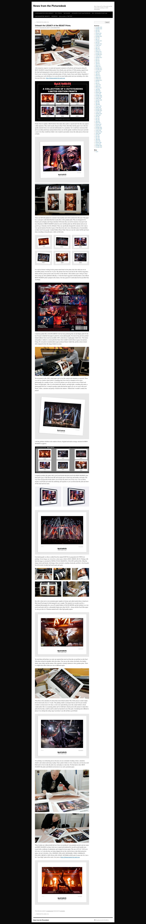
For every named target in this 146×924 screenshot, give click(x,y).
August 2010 (98, 84)
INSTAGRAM (67, 13)
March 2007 (97, 122)
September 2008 (98, 100)
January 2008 (98, 107)
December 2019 (98, 36)
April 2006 (97, 139)
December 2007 (98, 109)
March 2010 (97, 86)
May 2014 (97, 48)
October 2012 (98, 71)
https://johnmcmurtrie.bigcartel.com (55, 78)
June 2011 (97, 83)
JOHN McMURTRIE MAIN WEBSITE (44, 13)
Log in (96, 151)
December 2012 (98, 68)
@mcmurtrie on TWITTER (65, 16)
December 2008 (98, 95)
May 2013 (97, 62)
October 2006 (98, 130)
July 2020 (97, 30)
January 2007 (98, 125)
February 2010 (98, 87)
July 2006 (97, 134)
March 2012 (97, 75)
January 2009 (98, 94)
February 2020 (98, 33)
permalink (62, 911)
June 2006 (97, 136)
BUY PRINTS (58, 13)
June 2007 (97, 118)
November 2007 (98, 110)
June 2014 (97, 47)
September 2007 (98, 113)
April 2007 (97, 121)
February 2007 (98, 124)
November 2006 (98, 128)
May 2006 (97, 138)
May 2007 (97, 119)
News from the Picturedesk (49, 5)
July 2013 (97, 59)
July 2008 (97, 101)
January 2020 (98, 34)
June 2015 (97, 42)
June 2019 (97, 37)
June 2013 (97, 60)
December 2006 (98, 127)
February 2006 (98, 142)
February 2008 (98, 106)
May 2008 (97, 103)
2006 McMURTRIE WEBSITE (42, 16)
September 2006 (98, 131)
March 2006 (97, 141)
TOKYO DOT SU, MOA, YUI (42, 22)
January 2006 (98, 144)
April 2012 (97, 74)
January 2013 (98, 66)
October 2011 (98, 78)
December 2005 (98, 145)
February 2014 (98, 51)
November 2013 (98, 54)
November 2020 (98, 27)
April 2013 (97, 63)
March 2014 (97, 50)
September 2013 (98, 57)
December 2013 (98, 53)
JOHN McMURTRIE (55, 27)
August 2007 (98, 115)
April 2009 (97, 89)
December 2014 (98, 43)
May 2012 (97, 72)
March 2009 (97, 90)
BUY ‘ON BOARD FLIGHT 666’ (99, 13)
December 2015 (98, 40)
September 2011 (98, 80)
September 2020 (98, 28)
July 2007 (97, 116)
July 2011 (97, 81)
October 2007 (98, 112)
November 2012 (98, 69)
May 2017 (97, 39)
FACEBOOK (54, 16)
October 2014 (98, 45)
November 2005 (98, 147)
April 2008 (97, 104)
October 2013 (98, 56)
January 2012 (98, 77)
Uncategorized (49, 911)
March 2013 (97, 65)
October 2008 (98, 98)
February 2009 (98, 92)
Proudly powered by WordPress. (102, 920)
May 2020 (97, 31)
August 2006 (98, 133)
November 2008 (98, 97)
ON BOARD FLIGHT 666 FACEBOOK (81, 13)
